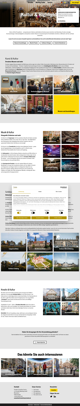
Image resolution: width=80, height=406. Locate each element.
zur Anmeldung (61, 21)
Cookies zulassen (58, 217)
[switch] (33, 213)
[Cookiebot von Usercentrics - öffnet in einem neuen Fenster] (61, 187)
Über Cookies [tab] (59, 191)
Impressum (30, 404)
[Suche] (68, 2)
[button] (75, 2)
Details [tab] (40, 191)
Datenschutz (36, 404)
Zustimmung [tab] (21, 191)
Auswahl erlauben (40, 217)
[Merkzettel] (64, 2)
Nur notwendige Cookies (22, 217)
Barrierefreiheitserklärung (46, 404)
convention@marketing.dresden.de (22, 398)
